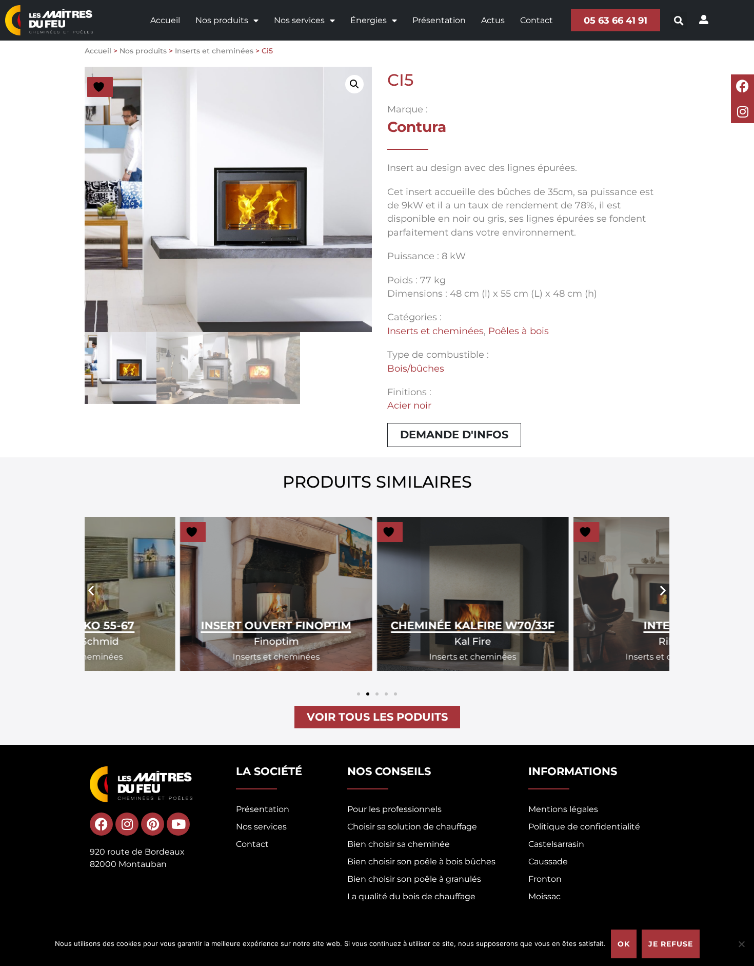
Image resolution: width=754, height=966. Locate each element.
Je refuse (670, 944)
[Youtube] (178, 824)
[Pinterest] (152, 824)
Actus (493, 20)
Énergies (368, 20)
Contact (536, 20)
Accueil (165, 20)
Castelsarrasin (556, 844)
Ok (624, 944)
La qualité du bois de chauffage (411, 896)
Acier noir (409, 405)
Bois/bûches (415, 368)
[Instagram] (742, 111)
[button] (678, 20)
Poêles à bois (518, 330)
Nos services (299, 20)
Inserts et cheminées (214, 51)
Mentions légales (563, 809)
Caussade (548, 861)
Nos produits (221, 20)
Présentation (439, 20)
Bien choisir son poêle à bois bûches (421, 861)
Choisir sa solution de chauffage (412, 827)
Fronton (545, 879)
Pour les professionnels (394, 809)
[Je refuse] (741, 944)
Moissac (544, 896)
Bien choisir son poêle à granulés (414, 879)
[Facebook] (742, 86)
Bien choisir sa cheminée (398, 844)
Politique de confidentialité (584, 827)
